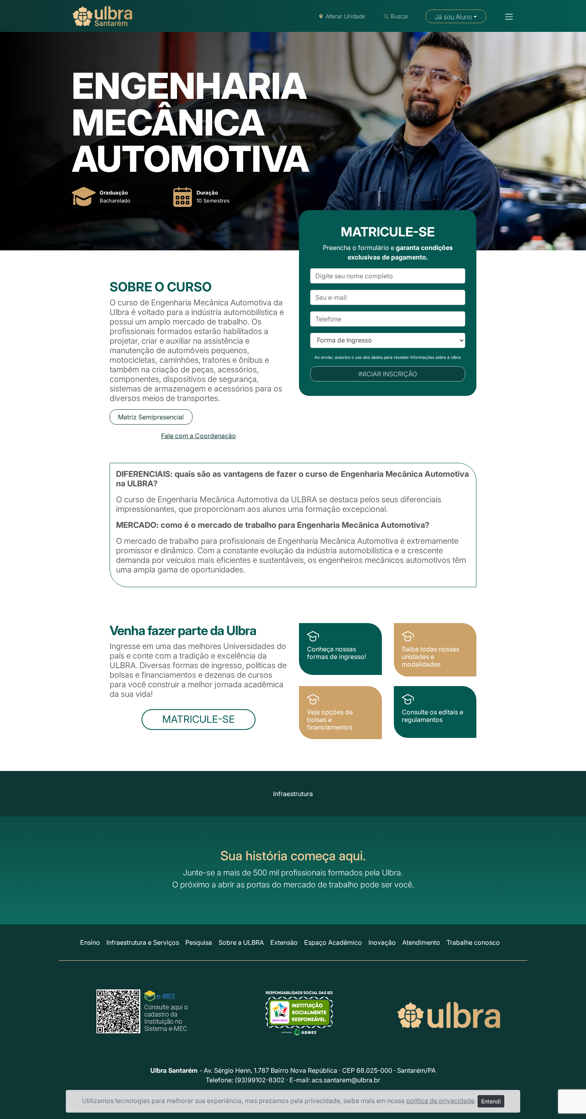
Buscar (400, 16)
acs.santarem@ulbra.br (346, 1080)
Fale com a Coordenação (198, 436)
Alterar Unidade (345, 16)
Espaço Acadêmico (333, 942)
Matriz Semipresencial (151, 417)
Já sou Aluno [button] (453, 17)
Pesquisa (198, 942)
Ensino (90, 942)
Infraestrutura (293, 794)
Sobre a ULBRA (241, 942)
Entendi (491, 1101)
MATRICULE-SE (198, 719)
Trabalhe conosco (473, 942)
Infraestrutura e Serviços (142, 942)
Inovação (382, 942)
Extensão (284, 942)
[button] (506, 17)
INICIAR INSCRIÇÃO (387, 374)
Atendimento (421, 942)
